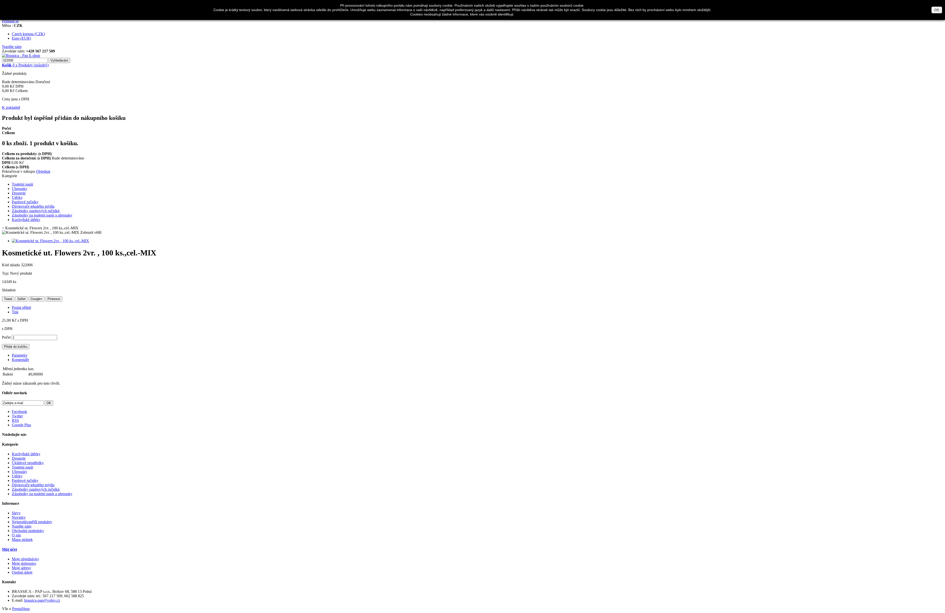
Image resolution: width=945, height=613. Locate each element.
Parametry (20, 355)
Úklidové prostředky (28, 463)
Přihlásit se (10, 21)
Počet (6, 337)
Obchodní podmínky (28, 531)
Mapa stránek (22, 539)
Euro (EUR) (21, 38)
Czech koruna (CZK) (28, 34)
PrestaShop (21, 609)
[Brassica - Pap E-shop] (21, 55)
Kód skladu (11, 265)
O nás (16, 535)
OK (936, 10)
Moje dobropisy (24, 563)
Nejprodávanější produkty (32, 522)
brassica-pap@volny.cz (42, 600)
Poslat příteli (21, 307)
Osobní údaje (22, 572)
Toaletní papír (22, 184)
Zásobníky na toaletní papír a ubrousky (42, 215)
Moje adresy (21, 568)
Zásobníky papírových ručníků (36, 211)
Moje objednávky (25, 559)
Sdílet (21, 299)
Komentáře (20, 360)
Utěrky (17, 197)
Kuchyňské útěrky (26, 220)
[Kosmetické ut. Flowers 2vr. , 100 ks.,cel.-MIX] (50, 241)
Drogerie (19, 193)
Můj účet (9, 549)
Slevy (16, 513)
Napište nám (11, 47)
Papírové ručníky (25, 202)
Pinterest (53, 299)
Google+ (37, 299)
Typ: (6, 273)
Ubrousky (19, 189)
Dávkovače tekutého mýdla (33, 206)
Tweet (8, 299)
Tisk (15, 312)
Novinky (19, 517)
